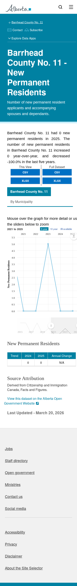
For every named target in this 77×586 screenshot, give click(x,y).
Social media (15, 508)
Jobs (9, 448)
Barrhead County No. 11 (27, 22)
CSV (57, 172)
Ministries (13, 484)
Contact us (14, 496)
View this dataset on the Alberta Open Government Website (33, 401)
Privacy (11, 544)
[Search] (60, 7)
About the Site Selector (24, 568)
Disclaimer (13, 556)
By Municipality (21, 201)
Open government (19, 472)
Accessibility (15, 532)
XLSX (57, 181)
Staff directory (16, 460)
